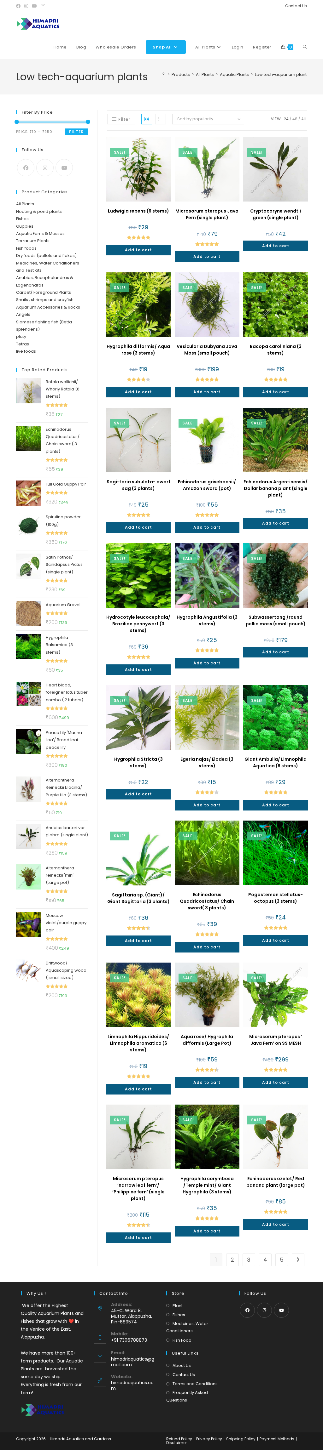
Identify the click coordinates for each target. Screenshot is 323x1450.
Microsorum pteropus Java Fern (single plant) (206, 214)
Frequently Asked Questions (187, 1396)
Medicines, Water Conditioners (187, 1327)
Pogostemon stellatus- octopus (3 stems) (275, 897)
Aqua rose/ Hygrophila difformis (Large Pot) (207, 1039)
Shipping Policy (240, 1438)
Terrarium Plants (33, 241)
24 (286, 119)
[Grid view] (146, 119)
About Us (182, 1365)
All (304, 119)
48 (294, 119)
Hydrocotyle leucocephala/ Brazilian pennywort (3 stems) (138, 624)
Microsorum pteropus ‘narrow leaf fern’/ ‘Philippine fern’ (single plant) (138, 1188)
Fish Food (182, 1340)
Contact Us (296, 6)
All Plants (25, 204)
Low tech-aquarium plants (282, 74)
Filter (76, 131)
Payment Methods (277, 1438)
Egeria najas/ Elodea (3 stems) (206, 762)
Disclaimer (176, 1442)
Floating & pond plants (39, 211)
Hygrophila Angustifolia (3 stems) (207, 620)
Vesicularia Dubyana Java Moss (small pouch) (207, 349)
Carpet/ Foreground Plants (43, 292)
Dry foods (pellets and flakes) (46, 256)
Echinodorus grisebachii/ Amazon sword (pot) (207, 485)
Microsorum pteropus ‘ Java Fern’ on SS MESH (275, 1039)
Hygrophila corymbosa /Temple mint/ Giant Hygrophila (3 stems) (207, 1185)
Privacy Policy (209, 1438)
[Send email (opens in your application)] (43, 6)
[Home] (164, 74)
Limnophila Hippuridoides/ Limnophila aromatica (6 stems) (138, 1043)
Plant (178, 1306)
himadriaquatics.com (132, 1385)
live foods (26, 351)
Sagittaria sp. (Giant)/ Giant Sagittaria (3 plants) (138, 898)
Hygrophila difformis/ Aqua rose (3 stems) (138, 349)
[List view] (160, 119)
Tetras (22, 344)
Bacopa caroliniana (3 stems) (276, 349)
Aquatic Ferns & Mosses (40, 233)
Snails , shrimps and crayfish (44, 300)
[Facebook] (25, 167)
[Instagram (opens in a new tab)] (26, 6)
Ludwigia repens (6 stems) (138, 211)
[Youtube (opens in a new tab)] (34, 6)
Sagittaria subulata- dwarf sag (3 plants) (138, 485)
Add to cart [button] (138, 250)
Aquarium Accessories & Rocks (48, 307)
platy (21, 336)
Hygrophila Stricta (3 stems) (138, 762)
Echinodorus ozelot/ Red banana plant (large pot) (275, 1181)
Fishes (22, 219)
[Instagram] (45, 167)
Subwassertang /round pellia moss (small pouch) (276, 620)
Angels (23, 314)
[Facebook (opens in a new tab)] (19, 6)
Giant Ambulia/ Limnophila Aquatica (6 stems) (275, 762)
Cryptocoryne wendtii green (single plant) (275, 214)
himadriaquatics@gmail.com (132, 1362)
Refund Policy (179, 1438)
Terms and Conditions (195, 1384)
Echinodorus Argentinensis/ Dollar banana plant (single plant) (276, 488)
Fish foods (26, 248)
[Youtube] (64, 167)
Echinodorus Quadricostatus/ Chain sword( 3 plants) (207, 901)
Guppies (24, 226)
